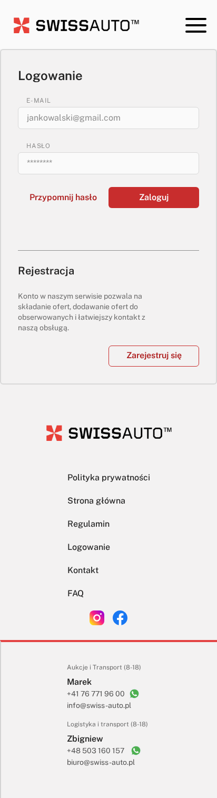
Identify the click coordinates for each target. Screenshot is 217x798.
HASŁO (38, 146)
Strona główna (96, 501)
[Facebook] (120, 617)
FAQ (75, 593)
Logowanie (88, 547)
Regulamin (88, 524)
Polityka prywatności (108, 477)
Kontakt (82, 570)
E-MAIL (38, 100)
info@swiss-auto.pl (99, 705)
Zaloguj (154, 197)
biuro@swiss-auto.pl (101, 762)
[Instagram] (97, 617)
